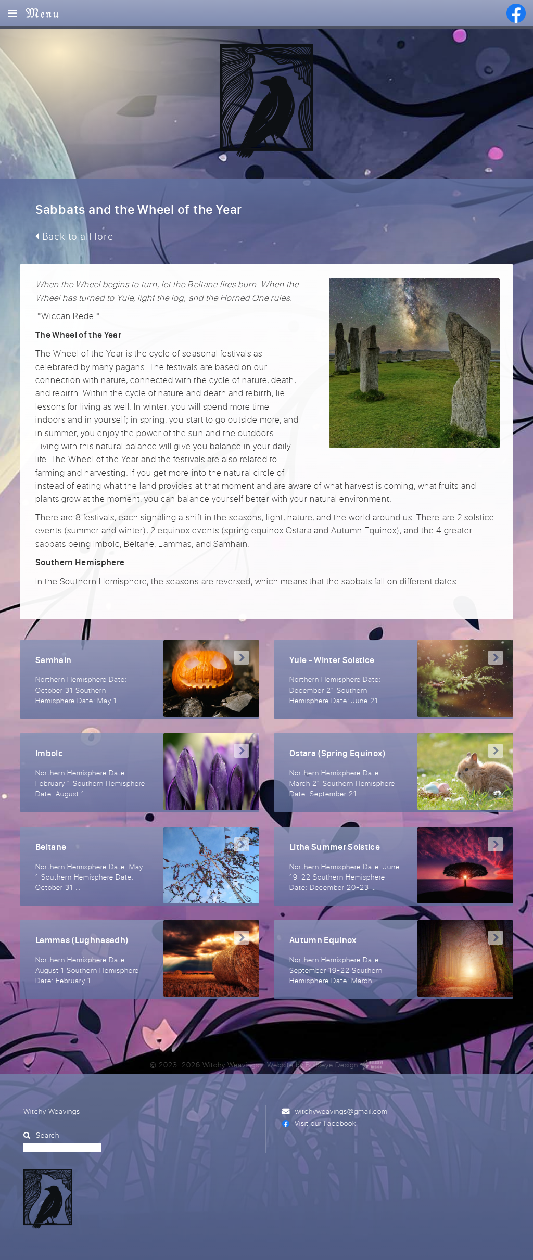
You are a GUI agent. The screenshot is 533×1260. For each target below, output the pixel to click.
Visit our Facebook (325, 1123)
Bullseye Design (332, 1065)
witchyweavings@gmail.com (341, 1111)
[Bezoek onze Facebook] (516, 13)
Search (47, 1135)
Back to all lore (76, 236)
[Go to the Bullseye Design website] (371, 1065)
